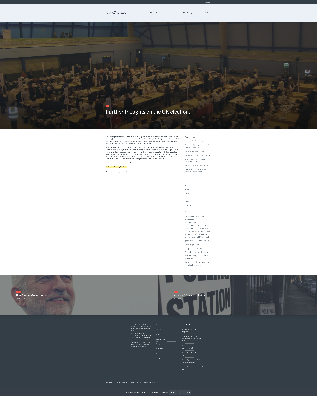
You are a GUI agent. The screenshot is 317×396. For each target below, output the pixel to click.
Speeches (167, 13)
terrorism (191, 262)
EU (205, 231)
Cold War (201, 222)
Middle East (190, 255)
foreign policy (205, 237)
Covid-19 (202, 225)
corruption (197, 225)
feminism (188, 237)
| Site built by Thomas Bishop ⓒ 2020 (145, 382)
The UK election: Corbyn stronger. (32, 295)
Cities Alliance (194, 223)
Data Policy (109, 382)
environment (199, 231)
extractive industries (197, 234)
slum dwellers (206, 259)
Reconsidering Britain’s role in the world (197, 155)
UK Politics (127, 172)
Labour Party (199, 252)
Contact (207, 13)
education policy (204, 228)
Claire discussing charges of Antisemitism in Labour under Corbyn (191, 339)
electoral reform (189, 231)
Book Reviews (189, 190)
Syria (186, 262)
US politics (201, 265)
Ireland (190, 248)
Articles (158, 13)
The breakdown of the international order (198, 151)
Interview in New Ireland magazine (195, 141)
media (208, 252)
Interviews (176, 13)
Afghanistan (188, 216)
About (198, 13)
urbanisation (192, 265)
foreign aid (196, 237)
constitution (189, 225)
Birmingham (198, 220)
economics (193, 228)
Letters (187, 202)
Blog (151, 13)
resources (196, 259)
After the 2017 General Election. (189, 295)
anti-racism (200, 216)
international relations (205, 245)
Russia (201, 259)
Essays (187, 194)
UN (206, 262)
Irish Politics (195, 249)
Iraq (187, 248)
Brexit (203, 220)
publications (199, 256)
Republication (125, 382)
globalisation (190, 241)
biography (189, 219)
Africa (194, 216)
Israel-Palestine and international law (196, 165)
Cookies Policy (117, 382)
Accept (173, 392)
